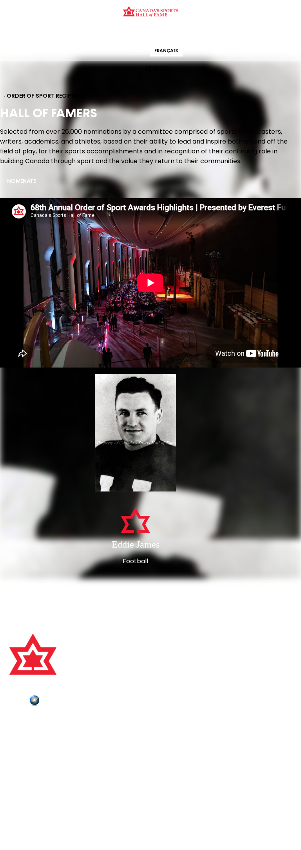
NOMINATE (21, 181)
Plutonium (56, 702)
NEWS (18, 755)
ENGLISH (133, 51)
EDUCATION (120, 33)
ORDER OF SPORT (161, 33)
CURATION (88, 33)
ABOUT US (23, 722)
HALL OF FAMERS (206, 33)
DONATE (21, 766)
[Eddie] (135, 433)
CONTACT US (28, 733)
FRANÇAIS (166, 51)
